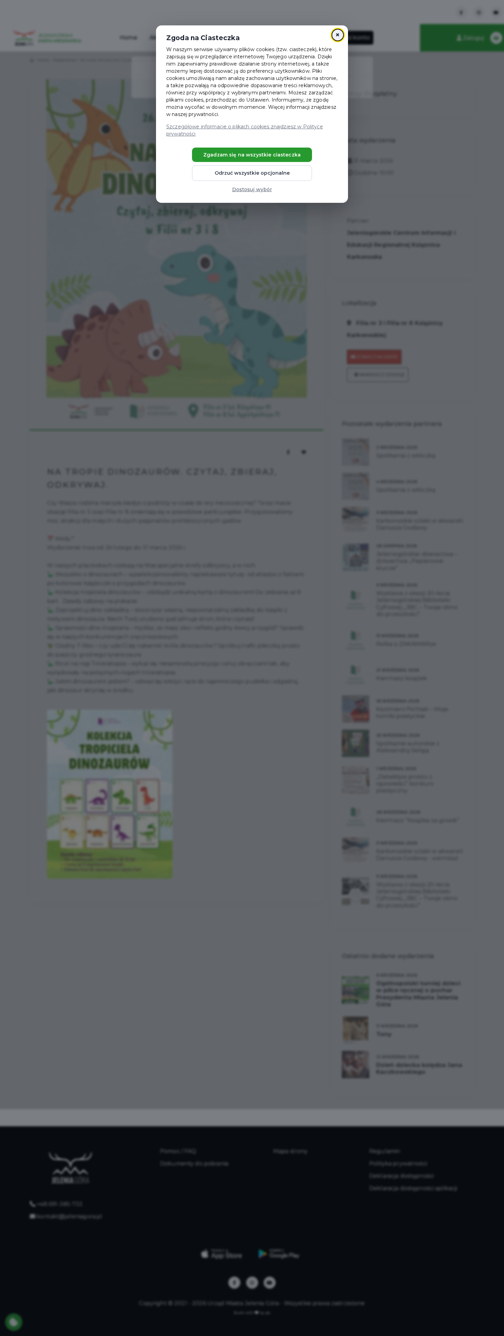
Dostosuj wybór (252, 189)
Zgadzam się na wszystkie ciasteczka (252, 155)
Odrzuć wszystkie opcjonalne (252, 173)
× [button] (337, 34)
